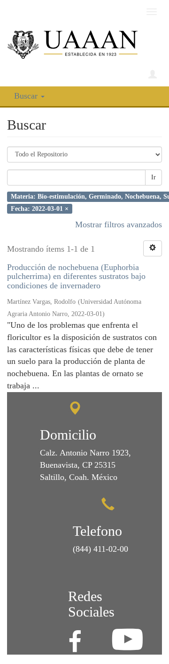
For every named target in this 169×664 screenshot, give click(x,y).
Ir (153, 177)
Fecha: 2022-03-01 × (40, 208)
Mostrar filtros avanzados (118, 224)
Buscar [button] (27, 95)
